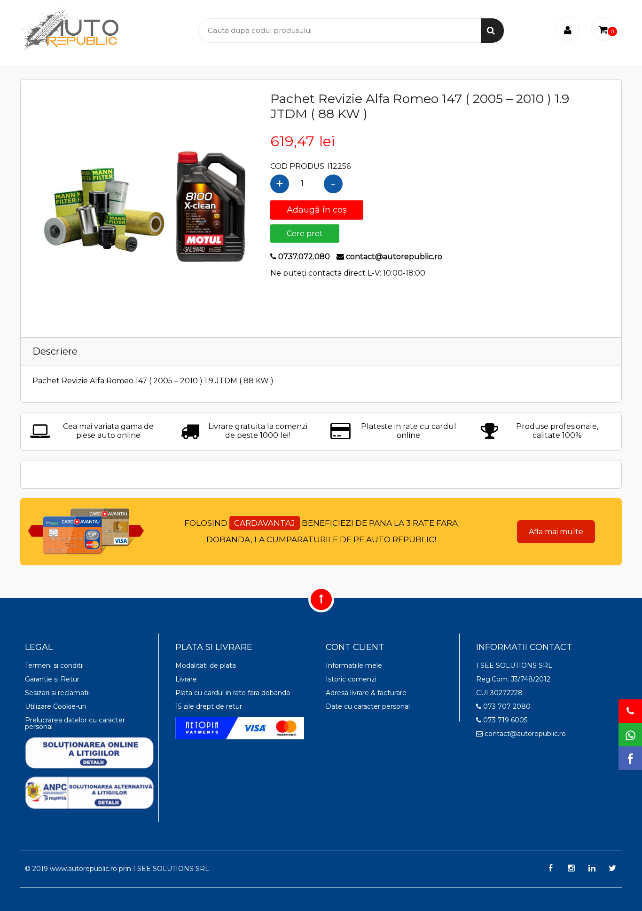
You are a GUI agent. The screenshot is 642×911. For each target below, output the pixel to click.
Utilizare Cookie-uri (55, 706)
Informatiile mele (354, 665)
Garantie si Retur (52, 679)
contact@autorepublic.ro (524, 733)
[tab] (321, 351)
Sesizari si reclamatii (57, 692)
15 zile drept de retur (208, 706)
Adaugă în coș (317, 210)
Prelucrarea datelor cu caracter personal (75, 723)
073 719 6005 (504, 720)
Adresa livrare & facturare (366, 692)
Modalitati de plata (205, 665)
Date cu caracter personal (368, 706)
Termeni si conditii (54, 665)
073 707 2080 (506, 706)
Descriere (55, 351)
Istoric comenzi (351, 679)
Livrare (186, 679)
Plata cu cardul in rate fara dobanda (232, 692)
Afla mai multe (556, 531)
